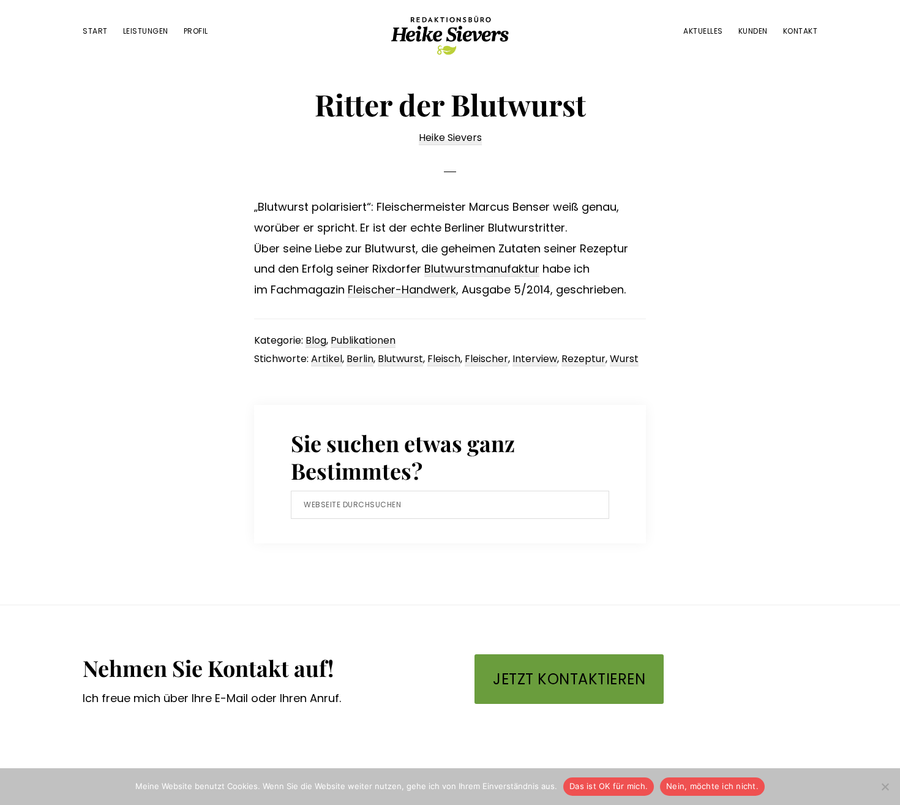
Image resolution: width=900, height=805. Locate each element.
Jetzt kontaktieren (569, 679)
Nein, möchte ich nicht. (712, 786)
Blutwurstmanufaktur (481, 268)
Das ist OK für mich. (608, 786)
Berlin (360, 359)
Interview (534, 359)
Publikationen (363, 340)
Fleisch (443, 359)
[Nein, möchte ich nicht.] (885, 786)
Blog (316, 340)
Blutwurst (400, 359)
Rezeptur (583, 359)
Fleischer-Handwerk (402, 289)
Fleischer (486, 359)
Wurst (624, 359)
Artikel (326, 359)
